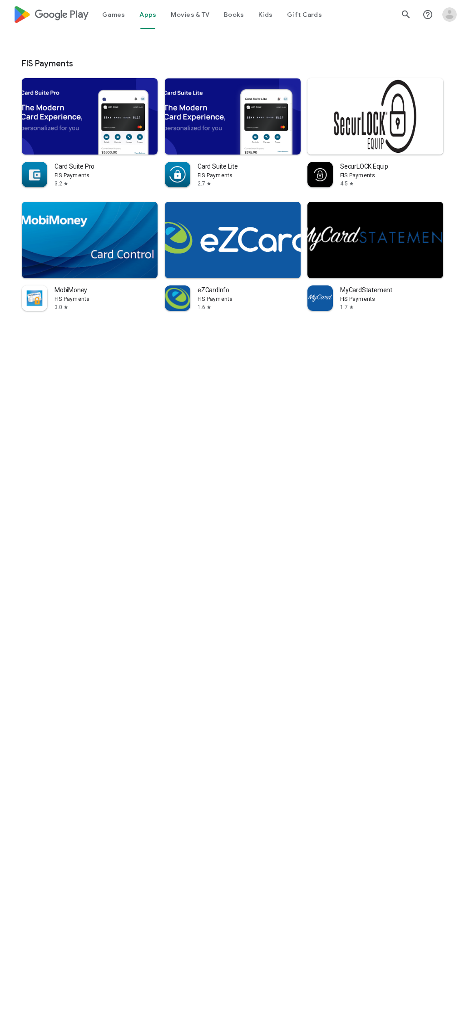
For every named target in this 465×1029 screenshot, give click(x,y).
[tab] (113, 14)
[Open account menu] (449, 14)
